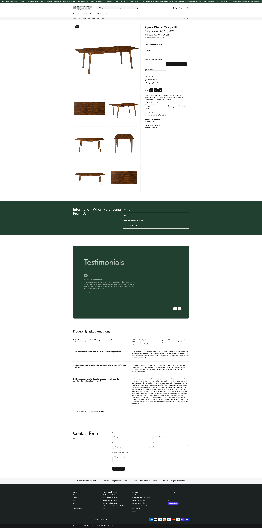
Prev (184, 18)
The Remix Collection (151, 127)
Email (154, 433)
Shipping (147, 38)
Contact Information (109, 526)
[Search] (137, 7)
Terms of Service (92, 526)
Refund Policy (76, 526)
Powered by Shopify (184, 525)
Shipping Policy (100, 526)
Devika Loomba (88, 298)
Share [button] (146, 90)
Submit (118, 469)
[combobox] (123, 8)
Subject (154, 443)
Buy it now (176, 64)
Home (74, 18)
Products (79, 18)
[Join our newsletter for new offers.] (186, 499)
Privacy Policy (84, 526)
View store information (154, 59)
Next (188, 18)
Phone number (116, 443)
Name (114, 433)
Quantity (147, 51)
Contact (102, 411)
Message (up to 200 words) (121, 453)
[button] (102, 7)
